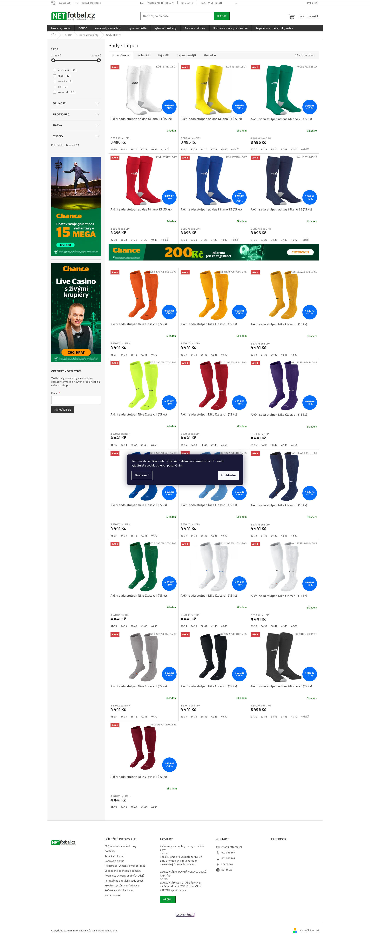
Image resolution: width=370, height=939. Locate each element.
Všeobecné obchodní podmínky (123, 871)
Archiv (167, 899)
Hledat (221, 16)
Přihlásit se (62, 409)
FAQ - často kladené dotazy (157, 3)
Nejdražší (163, 55)
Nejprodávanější (186, 55)
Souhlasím (228, 475)
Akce (63, 76)
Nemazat (66, 92)
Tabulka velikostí (211, 3)
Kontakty (187, 3)
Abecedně (210, 55)
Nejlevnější (144, 55)
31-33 (124, 149)
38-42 (134, 355)
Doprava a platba (114, 861)
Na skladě (66, 70)
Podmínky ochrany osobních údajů (124, 876)
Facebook (227, 864)
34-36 (134, 149)
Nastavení (142, 475)
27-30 (114, 149)
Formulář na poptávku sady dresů (124, 881)
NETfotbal (227, 870)
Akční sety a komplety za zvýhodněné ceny (182, 848)
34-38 (124, 355)
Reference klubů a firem (119, 890)
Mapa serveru (113, 895)
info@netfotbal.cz (231, 847)
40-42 (154, 149)
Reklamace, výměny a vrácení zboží (125, 866)
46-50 (154, 355)
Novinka (64, 81)
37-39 (144, 149)
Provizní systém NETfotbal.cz (122, 886)
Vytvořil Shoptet (309, 931)
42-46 (144, 355)
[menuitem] (60, 28)
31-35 (114, 355)
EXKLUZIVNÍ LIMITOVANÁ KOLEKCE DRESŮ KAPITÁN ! (183, 874)
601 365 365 (228, 853)
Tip (62, 87)
